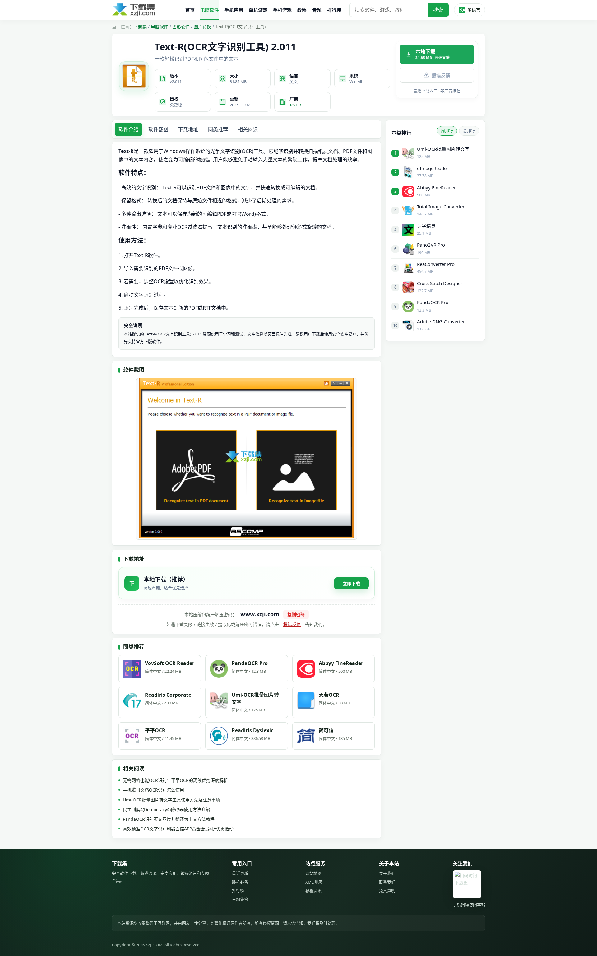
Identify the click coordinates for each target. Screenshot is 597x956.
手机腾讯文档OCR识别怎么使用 (153, 790)
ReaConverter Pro (436, 264)
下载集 (140, 27)
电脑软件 (209, 10)
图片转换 (202, 27)
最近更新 (240, 873)
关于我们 (387, 873)
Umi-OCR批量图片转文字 (443, 149)
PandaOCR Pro (432, 302)
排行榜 (334, 10)
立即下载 (351, 583)
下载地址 (188, 129)
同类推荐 (218, 129)
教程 (302, 10)
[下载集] (146, 10)
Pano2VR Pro (431, 245)
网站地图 (313, 873)
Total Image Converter (441, 206)
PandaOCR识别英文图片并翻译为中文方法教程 (169, 819)
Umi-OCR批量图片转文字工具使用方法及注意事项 (171, 800)
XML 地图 (314, 882)
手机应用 (233, 10)
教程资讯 (313, 890)
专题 (317, 10)
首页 (190, 10)
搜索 (438, 10)
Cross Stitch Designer (439, 283)
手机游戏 (282, 10)
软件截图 (158, 129)
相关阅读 (248, 129)
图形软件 (181, 27)
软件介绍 (128, 129)
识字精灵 (426, 226)
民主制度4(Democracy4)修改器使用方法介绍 (166, 809)
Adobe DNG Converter (441, 321)
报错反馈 (441, 75)
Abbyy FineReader (436, 187)
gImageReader (432, 168)
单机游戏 (258, 10)
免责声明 (387, 890)
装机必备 (240, 882)
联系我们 (387, 882)
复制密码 (296, 614)
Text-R (295, 105)
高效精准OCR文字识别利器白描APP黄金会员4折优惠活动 (178, 829)
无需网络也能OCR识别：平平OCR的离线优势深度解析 (175, 780)
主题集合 (240, 899)
